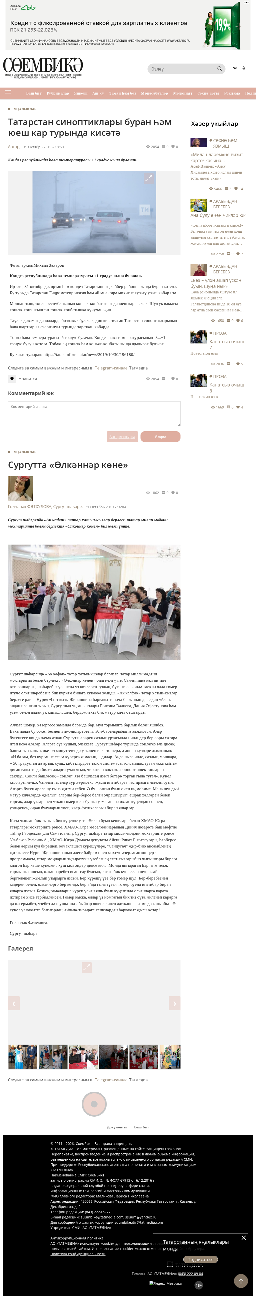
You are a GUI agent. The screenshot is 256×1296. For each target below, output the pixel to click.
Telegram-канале (111, 368)
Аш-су (98, 93)
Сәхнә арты (208, 93)
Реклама (232, 93)
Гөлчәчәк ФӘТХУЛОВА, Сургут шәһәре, (45, 506)
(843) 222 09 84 (190, 1273)
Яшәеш (81, 93)
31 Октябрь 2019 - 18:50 (43, 147)
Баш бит (34, 93)
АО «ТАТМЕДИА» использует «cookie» (82, 1243)
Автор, (14, 146)
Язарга (160, 437)
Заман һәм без (122, 93)
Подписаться (201, 1259)
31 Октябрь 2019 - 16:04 (105, 507)
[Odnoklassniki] (243, 69)
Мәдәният (182, 93)
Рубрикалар (58, 93)
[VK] (234, 69)
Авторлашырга (122, 436)
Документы (117, 1127)
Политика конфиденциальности (78, 1253)
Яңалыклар (25, 109)
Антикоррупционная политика (77, 1238)
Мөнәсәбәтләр (154, 93)
